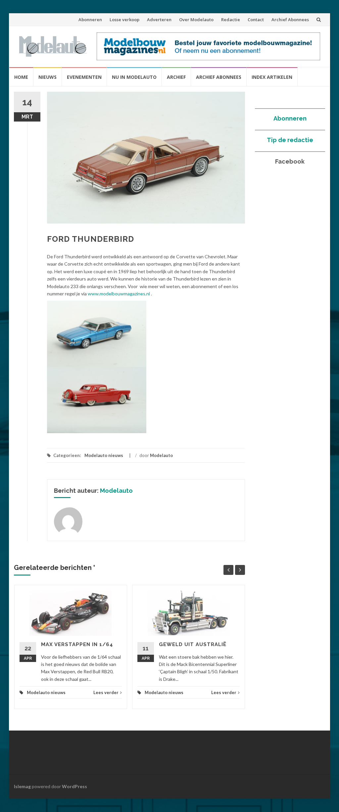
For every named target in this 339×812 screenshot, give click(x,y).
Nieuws (47, 77)
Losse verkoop (124, 20)
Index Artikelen (272, 77)
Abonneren (90, 20)
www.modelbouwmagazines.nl (119, 293)
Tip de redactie (290, 139)
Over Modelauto (196, 20)
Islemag (22, 786)
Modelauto (161, 455)
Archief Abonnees (290, 20)
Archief (176, 77)
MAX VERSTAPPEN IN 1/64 (77, 644)
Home (21, 77)
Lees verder (106, 692)
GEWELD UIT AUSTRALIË (192, 644)
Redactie (230, 20)
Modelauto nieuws (103, 455)
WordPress (74, 786)
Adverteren (159, 20)
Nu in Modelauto (134, 77)
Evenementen (84, 77)
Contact (256, 20)
